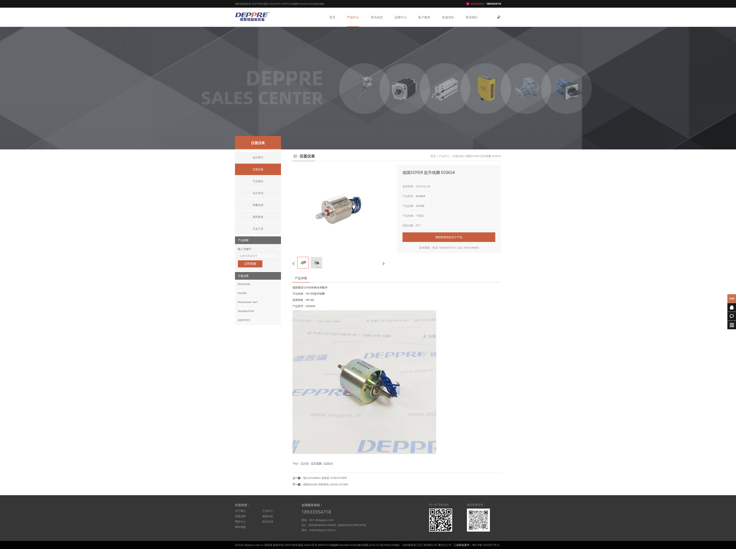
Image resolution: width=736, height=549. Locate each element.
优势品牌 (240, 516)
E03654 (420, 196)
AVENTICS (244, 320)
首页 (332, 17)
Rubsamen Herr (248, 302)
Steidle (242, 293)
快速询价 (448, 17)
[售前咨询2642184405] (322, 525)
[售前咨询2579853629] (352, 525)
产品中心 (353, 17)
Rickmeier (244, 284)
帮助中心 (240, 521)
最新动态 (267, 516)
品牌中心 (400, 17)
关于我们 (240, 511)
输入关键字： (246, 249)
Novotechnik (246, 311)
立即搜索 (250, 263)
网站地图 (240, 527)
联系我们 (472, 17)
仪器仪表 (458, 156)
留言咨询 (267, 521)
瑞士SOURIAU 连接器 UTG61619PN (325, 478)
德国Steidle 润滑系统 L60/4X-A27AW (325, 484)
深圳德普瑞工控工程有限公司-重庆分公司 (427, 545)
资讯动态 (377, 17)
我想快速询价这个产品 (448, 237)
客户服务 (424, 17)
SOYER (420, 206)
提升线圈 (316, 463)
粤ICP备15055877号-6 (485, 545)
